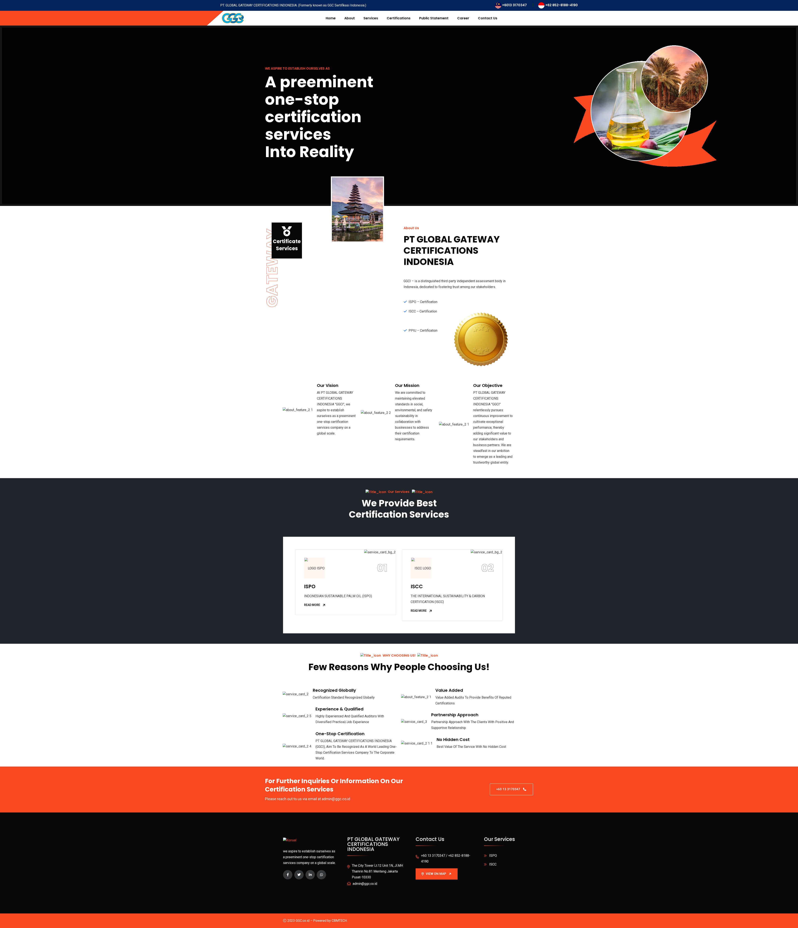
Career (463, 18)
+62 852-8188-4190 (561, 5)
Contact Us (487, 18)
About (349, 18)
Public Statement (433, 18)
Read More (312, 605)
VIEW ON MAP (436, 874)
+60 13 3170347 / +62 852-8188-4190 (445, 858)
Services (370, 18)
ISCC (417, 586)
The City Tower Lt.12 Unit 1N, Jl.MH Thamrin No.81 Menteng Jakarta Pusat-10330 (377, 871)
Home (331, 18)
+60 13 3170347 (508, 789)
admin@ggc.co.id (365, 884)
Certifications (398, 18)
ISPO (309, 586)
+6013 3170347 (514, 5)
